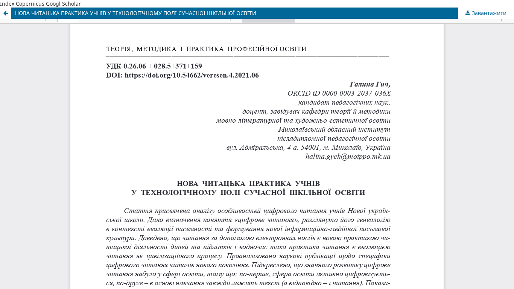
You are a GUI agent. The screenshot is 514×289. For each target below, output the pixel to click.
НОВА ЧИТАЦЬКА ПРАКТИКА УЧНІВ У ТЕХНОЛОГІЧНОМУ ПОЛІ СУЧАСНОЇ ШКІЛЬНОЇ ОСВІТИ (135, 13)
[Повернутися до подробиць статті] (5, 13)
